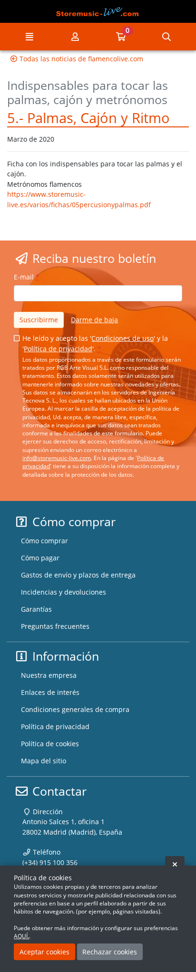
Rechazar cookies (109, 951)
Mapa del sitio (43, 760)
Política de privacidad (58, 348)
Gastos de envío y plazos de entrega (78, 574)
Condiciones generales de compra (75, 709)
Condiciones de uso (122, 338)
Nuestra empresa (49, 675)
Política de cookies (50, 743)
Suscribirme (39, 319)
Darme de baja (94, 319)
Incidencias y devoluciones (63, 592)
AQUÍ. (21, 936)
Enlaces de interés (50, 692)
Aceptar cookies (44, 951)
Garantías (36, 609)
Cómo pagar (40, 557)
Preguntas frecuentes (55, 626)
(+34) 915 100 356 (50, 862)
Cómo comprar (44, 540)
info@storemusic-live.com (56, 458)
